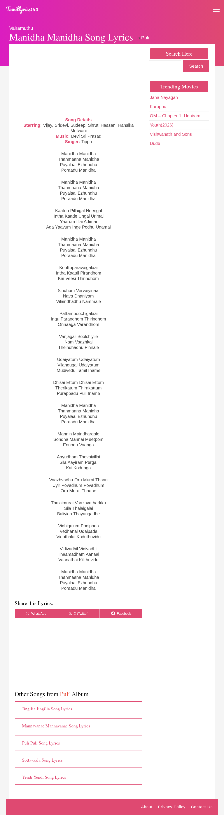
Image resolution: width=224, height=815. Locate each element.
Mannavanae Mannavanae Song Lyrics (56, 726)
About (146, 807)
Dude (155, 143)
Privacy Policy (172, 807)
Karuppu (158, 106)
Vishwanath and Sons (171, 134)
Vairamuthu (21, 28)
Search (196, 66)
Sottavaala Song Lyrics (42, 760)
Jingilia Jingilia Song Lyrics (47, 709)
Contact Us (202, 807)
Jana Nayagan (164, 97)
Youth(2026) (161, 125)
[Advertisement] (78, 80)
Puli (145, 37)
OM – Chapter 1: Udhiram (175, 115)
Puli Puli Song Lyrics (41, 743)
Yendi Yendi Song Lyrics (44, 777)
